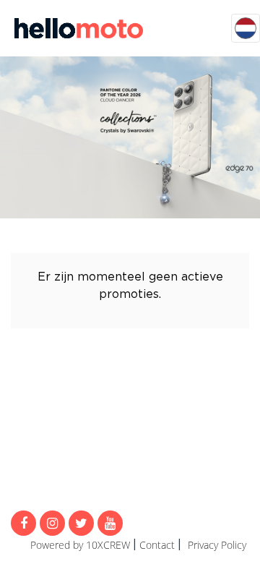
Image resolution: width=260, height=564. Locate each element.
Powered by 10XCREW (80, 545)
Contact (157, 545)
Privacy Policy (217, 545)
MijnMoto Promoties (78, 28)
